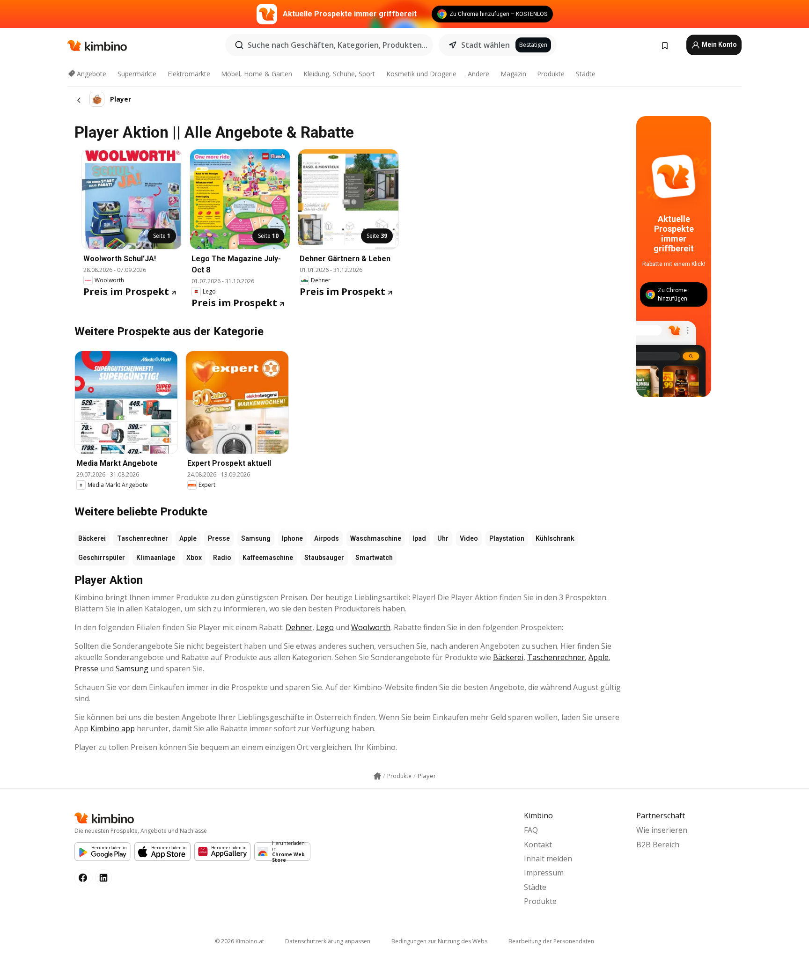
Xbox (194, 557)
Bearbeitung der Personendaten (551, 941)
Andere (478, 73)
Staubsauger (324, 557)
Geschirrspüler (101, 557)
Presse (219, 538)
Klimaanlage (155, 557)
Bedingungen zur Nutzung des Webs (439, 941)
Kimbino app (112, 728)
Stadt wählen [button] (485, 45)
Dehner (299, 627)
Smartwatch (374, 557)
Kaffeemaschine (268, 557)
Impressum (544, 872)
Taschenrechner (142, 538)
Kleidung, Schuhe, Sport (339, 73)
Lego (325, 627)
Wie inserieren (661, 830)
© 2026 (239, 941)
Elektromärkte (189, 73)
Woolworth (370, 627)
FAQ (531, 830)
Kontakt (538, 844)
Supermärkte (137, 73)
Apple (188, 538)
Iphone (292, 538)
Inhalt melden (548, 858)
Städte (586, 73)
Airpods (326, 538)
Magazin (513, 73)
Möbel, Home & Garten (256, 73)
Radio (222, 557)
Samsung (256, 538)
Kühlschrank (555, 538)
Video (469, 538)
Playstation (506, 538)
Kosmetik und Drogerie (421, 73)
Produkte (551, 73)
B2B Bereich (657, 844)
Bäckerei (92, 538)
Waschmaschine (375, 538)
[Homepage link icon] (377, 776)
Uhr (443, 538)
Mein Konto (718, 44)
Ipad (419, 538)
